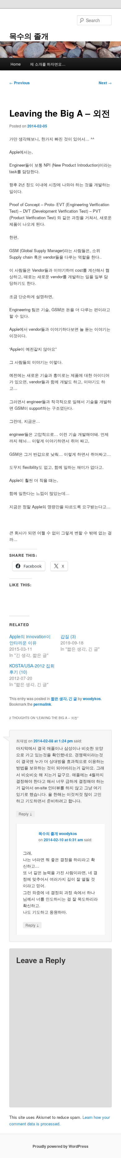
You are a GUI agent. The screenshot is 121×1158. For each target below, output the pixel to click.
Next (105, 82)
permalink (42, 704)
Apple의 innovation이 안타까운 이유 (30, 639)
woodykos (92, 698)
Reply (25, 813)
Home (16, 64)
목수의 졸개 (29, 35)
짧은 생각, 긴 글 (64, 698)
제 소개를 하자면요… (47, 64)
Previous (19, 82)
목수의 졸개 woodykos (57, 833)
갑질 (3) (68, 636)
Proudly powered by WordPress (60, 1146)
